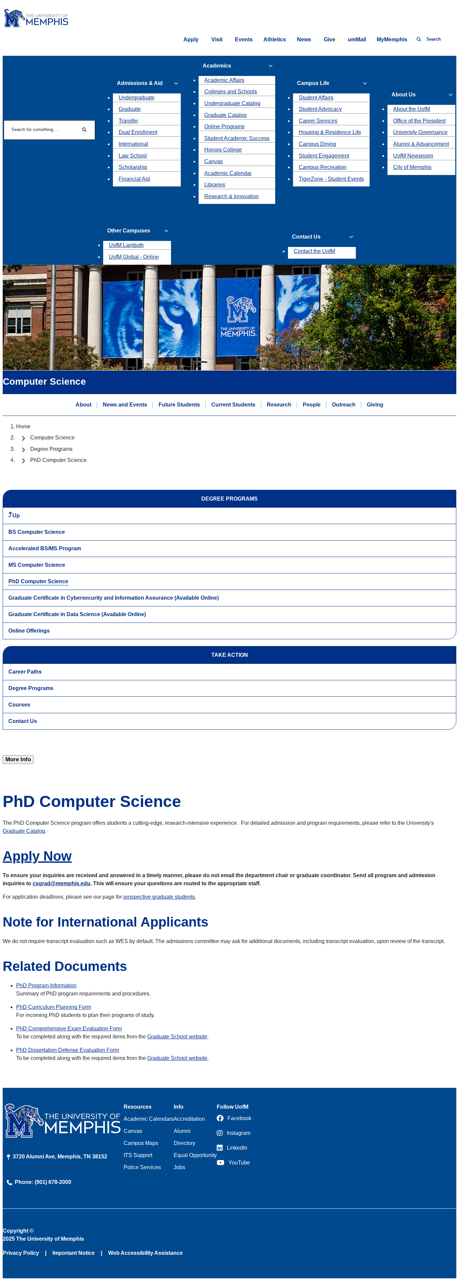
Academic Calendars (149, 1119)
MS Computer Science (36, 565)
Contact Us (22, 721)
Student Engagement (324, 156)
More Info (18, 759)
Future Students (179, 404)
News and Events (125, 404)
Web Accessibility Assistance (145, 1253)
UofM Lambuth (126, 245)
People (312, 404)
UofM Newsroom (413, 156)
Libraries (214, 184)
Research (279, 404)
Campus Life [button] (313, 83)
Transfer (128, 121)
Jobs (179, 1167)
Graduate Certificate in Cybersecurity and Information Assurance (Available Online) (113, 598)
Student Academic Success (236, 138)
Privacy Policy (21, 1253)
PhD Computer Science (38, 581)
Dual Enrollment (138, 132)
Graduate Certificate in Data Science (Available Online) (77, 614)
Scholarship (133, 167)
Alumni (182, 1131)
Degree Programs (51, 449)
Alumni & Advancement (421, 144)
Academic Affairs (224, 80)
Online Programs (224, 126)
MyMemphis (392, 39)
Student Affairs (316, 97)
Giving (375, 404)
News (304, 39)
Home (23, 426)
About (83, 404)
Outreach (344, 404)
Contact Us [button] (306, 237)
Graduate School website (177, 1036)
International (133, 144)
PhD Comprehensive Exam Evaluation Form (69, 1028)
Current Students (233, 404)
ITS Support (138, 1155)
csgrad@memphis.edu (61, 883)
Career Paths (25, 672)
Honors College (223, 150)
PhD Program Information (46, 985)
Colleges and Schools (230, 91)
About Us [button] (403, 94)
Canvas (213, 161)
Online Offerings (29, 631)
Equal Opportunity (195, 1155)
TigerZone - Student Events (331, 179)
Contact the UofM (314, 251)
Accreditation (189, 1119)
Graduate (130, 109)
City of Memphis (412, 167)
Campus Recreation (322, 167)
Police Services (142, 1167)
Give (329, 39)
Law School (133, 156)
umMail (357, 39)
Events (244, 39)
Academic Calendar (228, 173)
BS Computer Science (36, 532)
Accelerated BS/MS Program (44, 548)
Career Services (318, 121)
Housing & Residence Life (330, 132)
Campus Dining (317, 144)
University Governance (420, 132)
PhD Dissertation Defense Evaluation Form (67, 1050)
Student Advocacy (320, 109)
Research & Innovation (231, 196)
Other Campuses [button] (128, 230)
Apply (191, 39)
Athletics (274, 39)
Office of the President (419, 121)
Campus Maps (141, 1143)
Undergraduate (137, 97)
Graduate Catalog (225, 115)
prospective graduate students (159, 897)
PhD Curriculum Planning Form (53, 1007)
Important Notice (73, 1253)
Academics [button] (217, 66)
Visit (216, 39)
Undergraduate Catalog (232, 103)
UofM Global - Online (134, 257)
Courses (19, 705)
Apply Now (37, 856)
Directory (184, 1143)
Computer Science (52, 437)
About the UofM (411, 109)
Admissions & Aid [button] (140, 83)
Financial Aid (134, 179)
